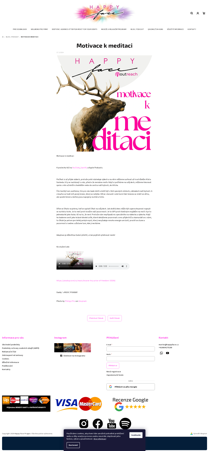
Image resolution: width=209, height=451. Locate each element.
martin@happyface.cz (169, 344)
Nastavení (73, 445)
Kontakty (6, 369)
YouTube (76, 167)
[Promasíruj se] (84, 423)
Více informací (100, 439)
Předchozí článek (96, 318)
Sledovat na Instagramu (74, 355)
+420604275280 (165, 347)
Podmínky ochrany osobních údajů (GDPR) (20, 348)
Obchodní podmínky (11, 344)
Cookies (5, 358)
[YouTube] (167, 353)
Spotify (84, 167)
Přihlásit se (113, 365)
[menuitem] (20, 29)
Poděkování (7, 366)
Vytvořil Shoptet (200, 433)
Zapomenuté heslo (115, 375)
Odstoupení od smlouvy (12, 355)
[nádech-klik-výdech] (98, 423)
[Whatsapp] (161, 353)
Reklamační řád (9, 351)
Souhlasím (136, 435)
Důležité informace (10, 362)
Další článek (115, 318)
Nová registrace (114, 371)
